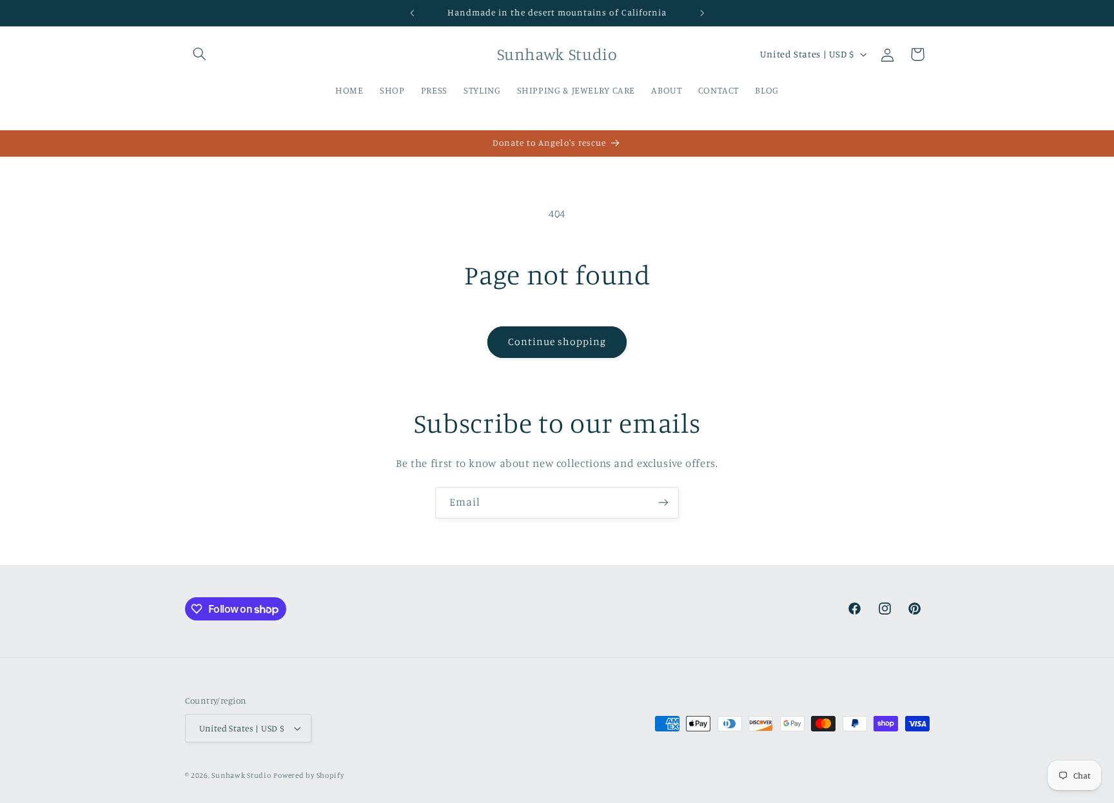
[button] (200, 54)
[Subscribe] (663, 503)
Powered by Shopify (308, 775)
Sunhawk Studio (241, 775)
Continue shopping (557, 341)
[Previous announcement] (412, 13)
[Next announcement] (702, 13)
